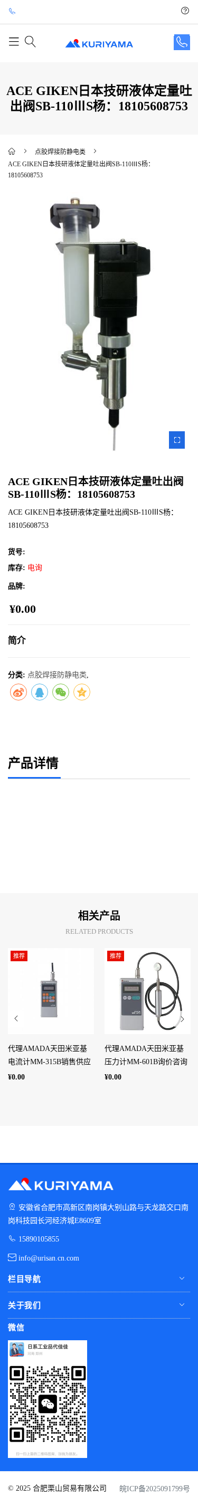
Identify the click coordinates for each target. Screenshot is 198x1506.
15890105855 (38, 1239)
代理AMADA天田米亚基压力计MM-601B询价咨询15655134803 (146, 1062)
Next (182, 1019)
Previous (16, 1019)
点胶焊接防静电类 (60, 152)
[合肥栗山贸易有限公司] (12, 152)
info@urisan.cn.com (48, 1258)
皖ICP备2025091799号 (154, 1489)
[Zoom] (177, 440)
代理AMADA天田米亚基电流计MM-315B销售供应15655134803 (49, 1062)
